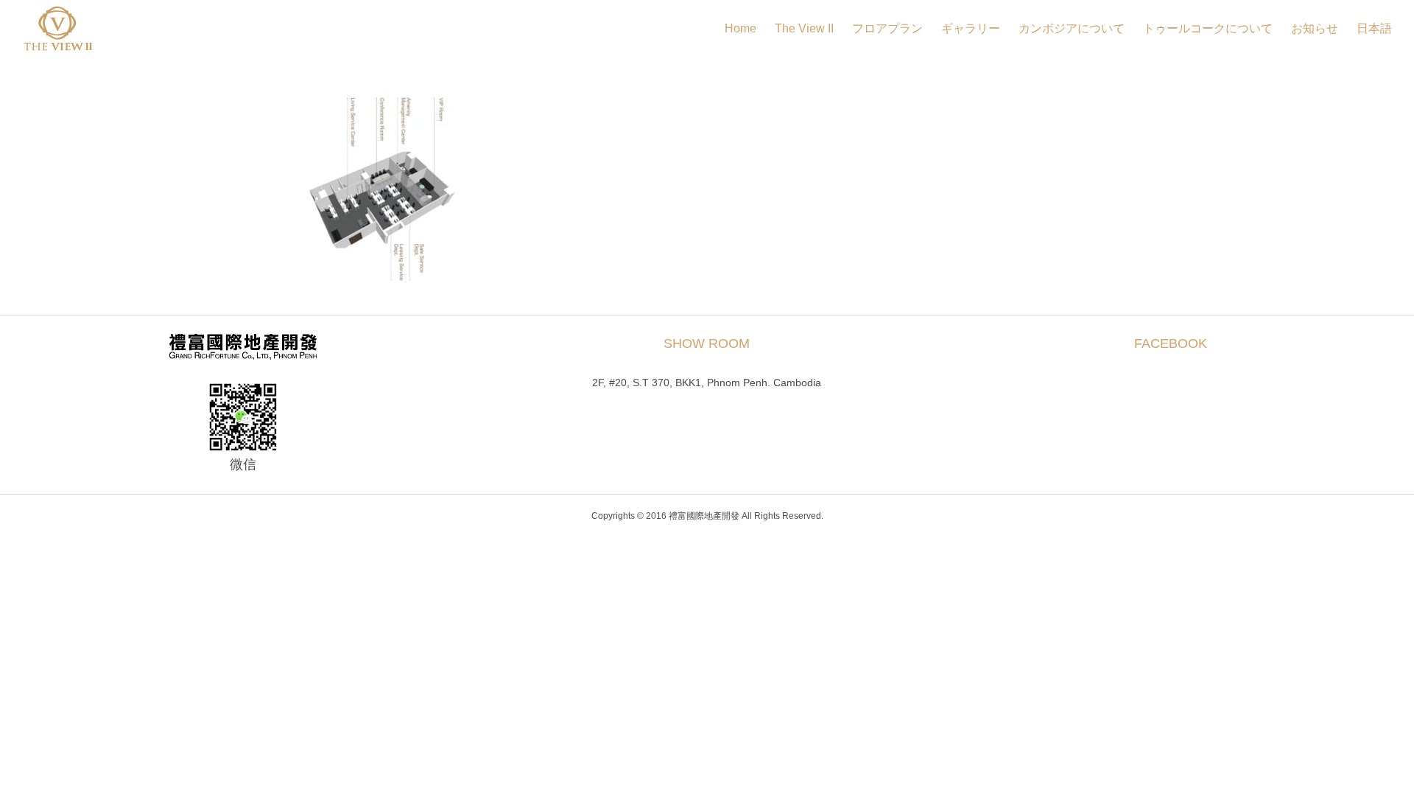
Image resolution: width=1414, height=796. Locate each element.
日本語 (1374, 28)
